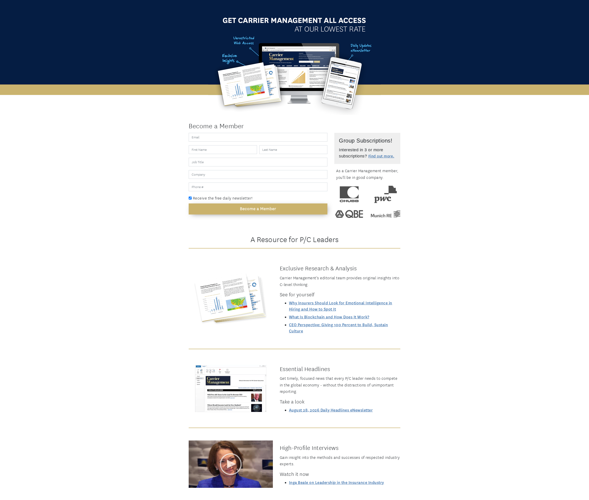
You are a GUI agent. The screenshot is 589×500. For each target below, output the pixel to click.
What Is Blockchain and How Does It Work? (329, 317)
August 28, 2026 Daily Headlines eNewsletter (331, 410)
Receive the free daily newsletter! (222, 198)
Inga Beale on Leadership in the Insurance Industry (336, 482)
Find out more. (381, 156)
